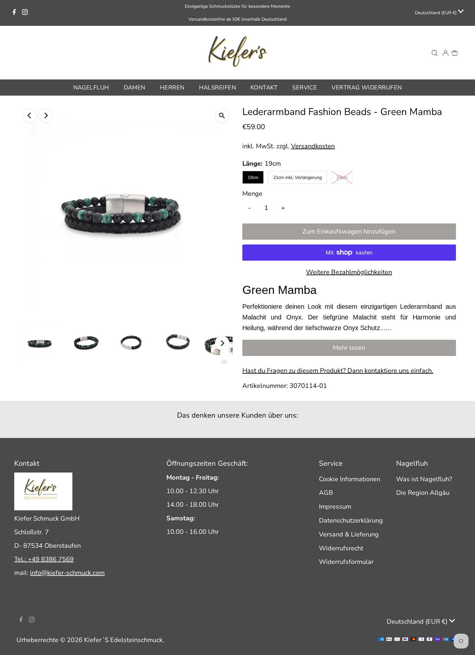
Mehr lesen (349, 347)
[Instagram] (24, 13)
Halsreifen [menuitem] (217, 87)
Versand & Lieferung (349, 534)
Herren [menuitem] (172, 87)
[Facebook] (14, 13)
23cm (341, 177)
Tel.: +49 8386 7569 (44, 559)
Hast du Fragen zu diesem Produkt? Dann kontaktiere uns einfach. (337, 371)
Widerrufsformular (346, 561)
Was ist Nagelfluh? (424, 479)
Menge (252, 193)
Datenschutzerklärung (351, 520)
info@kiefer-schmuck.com (67, 572)
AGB (326, 492)
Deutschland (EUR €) (436, 13)
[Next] (45, 115)
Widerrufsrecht (341, 548)
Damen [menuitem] (134, 87)
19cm (253, 177)
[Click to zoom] (222, 116)
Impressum (335, 506)
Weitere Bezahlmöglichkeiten (349, 272)
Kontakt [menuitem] (264, 87)
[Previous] (29, 115)
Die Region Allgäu (422, 492)
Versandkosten (313, 146)
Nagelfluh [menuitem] (91, 87)
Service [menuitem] (304, 87)
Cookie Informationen (349, 479)
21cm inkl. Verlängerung (297, 177)
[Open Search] (434, 52)
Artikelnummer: (265, 385)
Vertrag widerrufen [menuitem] (367, 87)
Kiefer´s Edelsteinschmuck (123, 640)
